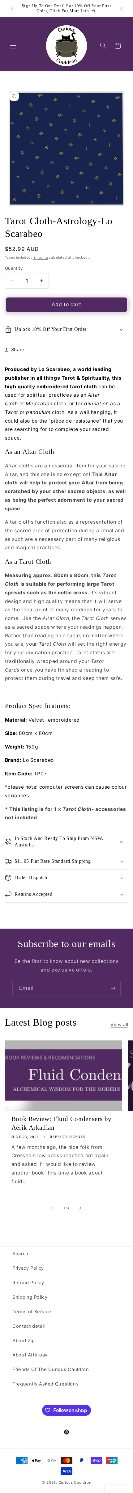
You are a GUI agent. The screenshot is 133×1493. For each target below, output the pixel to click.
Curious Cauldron (75, 1482)
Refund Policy (28, 1282)
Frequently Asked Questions (45, 1384)
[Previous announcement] (12, 8)
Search (20, 1253)
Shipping (40, 257)
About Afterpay (30, 1355)
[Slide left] (52, 1208)
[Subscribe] (113, 988)
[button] (13, 46)
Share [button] (17, 349)
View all (119, 1024)
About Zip (23, 1340)
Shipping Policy (29, 1297)
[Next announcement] (121, 8)
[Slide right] (80, 1208)
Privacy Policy (28, 1268)
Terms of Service (31, 1311)
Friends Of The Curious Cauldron (50, 1369)
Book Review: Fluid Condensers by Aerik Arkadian (61, 1123)
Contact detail (28, 1326)
